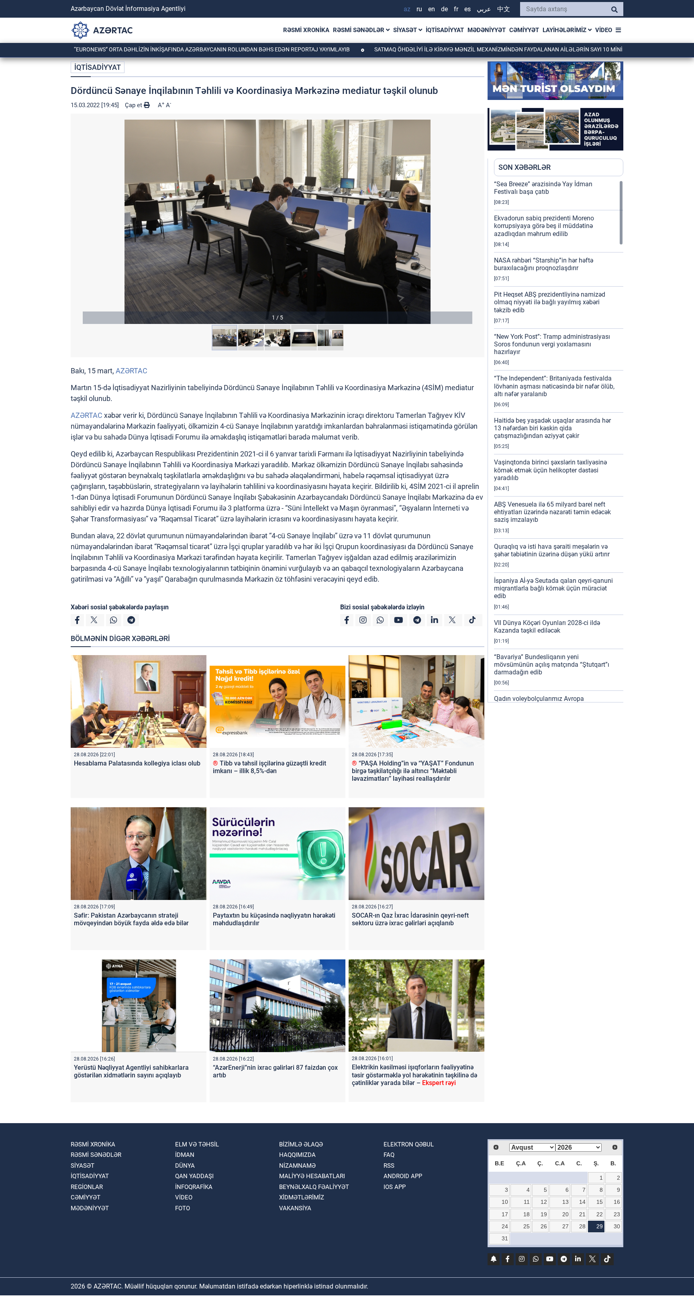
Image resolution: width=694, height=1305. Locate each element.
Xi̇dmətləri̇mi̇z (301, 1197)
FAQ (389, 1154)
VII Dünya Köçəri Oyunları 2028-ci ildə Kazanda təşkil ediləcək (547, 626)
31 (505, 1238)
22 (599, 1214)
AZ (407, 9)
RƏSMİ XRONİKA (306, 30)
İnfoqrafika (193, 1187)
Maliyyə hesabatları (312, 1176)
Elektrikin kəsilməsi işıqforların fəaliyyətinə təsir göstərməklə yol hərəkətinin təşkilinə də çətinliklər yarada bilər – (414, 1074)
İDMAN (184, 1154)
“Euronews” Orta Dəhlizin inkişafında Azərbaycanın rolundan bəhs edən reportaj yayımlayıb (157, 49)
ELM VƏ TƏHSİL (197, 1144)
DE (444, 9)
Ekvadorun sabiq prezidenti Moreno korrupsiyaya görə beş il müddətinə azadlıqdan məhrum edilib (544, 225)
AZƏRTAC (131, 370)
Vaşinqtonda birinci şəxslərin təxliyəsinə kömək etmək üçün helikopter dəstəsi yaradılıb (550, 469)
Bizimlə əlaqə (301, 1144)
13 (565, 1202)
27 (565, 1226)
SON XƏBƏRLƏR (524, 167)
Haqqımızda (297, 1154)
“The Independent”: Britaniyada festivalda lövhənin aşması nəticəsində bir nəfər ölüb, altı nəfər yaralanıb (554, 386)
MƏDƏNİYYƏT (486, 30)
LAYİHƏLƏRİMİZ (565, 30)
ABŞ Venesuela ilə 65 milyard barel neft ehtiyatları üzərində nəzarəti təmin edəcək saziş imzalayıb (552, 512)
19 (544, 1214)
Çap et (134, 105)
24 (505, 1226)
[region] (558, 441)
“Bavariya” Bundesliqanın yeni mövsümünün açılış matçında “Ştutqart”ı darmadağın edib (551, 664)
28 (582, 1226)
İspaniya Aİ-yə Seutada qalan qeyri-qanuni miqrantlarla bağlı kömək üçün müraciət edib (553, 588)
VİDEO (603, 30)
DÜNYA (185, 1165)
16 (617, 1202)
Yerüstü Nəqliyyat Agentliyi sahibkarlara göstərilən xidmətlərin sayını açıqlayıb (131, 1071)
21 (582, 1214)
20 (565, 1214)
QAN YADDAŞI (194, 1176)
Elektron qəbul (409, 1144)
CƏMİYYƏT (524, 30)
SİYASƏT (405, 30)
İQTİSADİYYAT (445, 30)
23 (617, 1214)
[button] (277, 222)
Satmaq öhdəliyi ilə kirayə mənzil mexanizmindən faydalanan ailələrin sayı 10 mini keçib (453, 49)
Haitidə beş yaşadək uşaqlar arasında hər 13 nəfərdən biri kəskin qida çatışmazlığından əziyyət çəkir (552, 428)
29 (599, 1226)
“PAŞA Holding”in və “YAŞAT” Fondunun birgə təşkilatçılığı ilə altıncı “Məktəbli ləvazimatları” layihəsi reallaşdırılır (413, 770)
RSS (389, 1165)
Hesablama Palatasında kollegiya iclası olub (137, 763)
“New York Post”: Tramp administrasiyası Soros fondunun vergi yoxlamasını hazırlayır (552, 344)
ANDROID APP (403, 1176)
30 (617, 1226)
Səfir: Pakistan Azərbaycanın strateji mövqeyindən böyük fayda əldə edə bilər (131, 919)
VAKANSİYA (295, 1208)
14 (582, 1202)
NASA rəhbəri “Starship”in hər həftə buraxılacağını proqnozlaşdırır (543, 264)
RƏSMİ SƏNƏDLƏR (359, 30)
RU (419, 9)
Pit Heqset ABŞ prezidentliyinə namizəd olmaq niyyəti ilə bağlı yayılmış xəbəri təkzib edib (549, 302)
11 (527, 1202)
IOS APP (395, 1187)
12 (544, 1202)
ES (467, 9)
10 (505, 1202)
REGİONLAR (87, 1187)
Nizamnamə (297, 1165)
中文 (503, 9)
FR (456, 9)
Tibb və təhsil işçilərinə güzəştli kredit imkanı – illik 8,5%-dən (269, 767)
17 (505, 1214)
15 (599, 1202)
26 (544, 1226)
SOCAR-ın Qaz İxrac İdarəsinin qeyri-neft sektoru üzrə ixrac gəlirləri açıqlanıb (410, 919)
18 (526, 1214)
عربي (484, 9)
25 (526, 1226)
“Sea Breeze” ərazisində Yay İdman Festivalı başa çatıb (543, 187)
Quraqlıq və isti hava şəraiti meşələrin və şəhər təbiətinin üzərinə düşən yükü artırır (552, 550)
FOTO (182, 1208)
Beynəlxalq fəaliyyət (314, 1187)
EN (431, 9)
